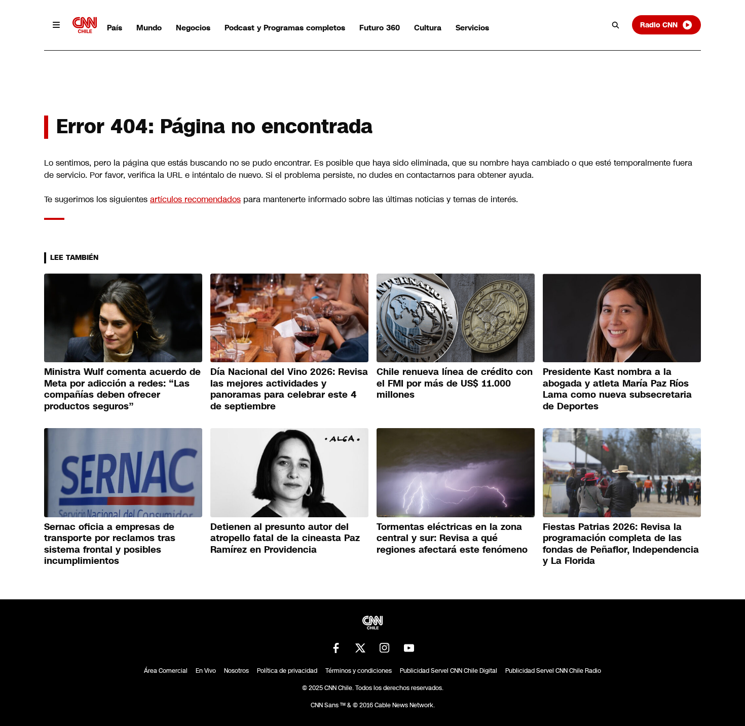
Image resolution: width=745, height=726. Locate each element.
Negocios (193, 27)
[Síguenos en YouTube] (409, 648)
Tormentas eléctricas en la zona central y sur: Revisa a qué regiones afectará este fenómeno (452, 538)
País (114, 27)
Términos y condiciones (358, 671)
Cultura (427, 27)
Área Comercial (166, 671)
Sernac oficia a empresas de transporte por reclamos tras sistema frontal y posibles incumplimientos (109, 544)
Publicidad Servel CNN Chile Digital (448, 671)
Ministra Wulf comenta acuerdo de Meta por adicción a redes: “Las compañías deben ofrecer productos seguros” (122, 389)
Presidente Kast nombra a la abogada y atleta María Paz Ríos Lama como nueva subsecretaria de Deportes (617, 389)
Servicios (472, 27)
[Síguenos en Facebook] (336, 648)
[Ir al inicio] (84, 25)
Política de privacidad (287, 671)
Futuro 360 (379, 27)
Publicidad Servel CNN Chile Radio (553, 671)
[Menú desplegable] (56, 25)
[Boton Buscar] (616, 25)
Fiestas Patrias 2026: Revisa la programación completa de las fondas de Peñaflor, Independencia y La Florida (621, 544)
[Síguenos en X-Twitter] (360, 648)
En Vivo (206, 671)
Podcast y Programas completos (285, 27)
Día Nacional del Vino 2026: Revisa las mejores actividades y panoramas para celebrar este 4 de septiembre (289, 389)
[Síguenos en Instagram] (385, 648)
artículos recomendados (195, 199)
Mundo (149, 27)
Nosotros (236, 671)
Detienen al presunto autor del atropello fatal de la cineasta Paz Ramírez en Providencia (285, 538)
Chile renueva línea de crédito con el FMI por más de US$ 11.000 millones (455, 383)
